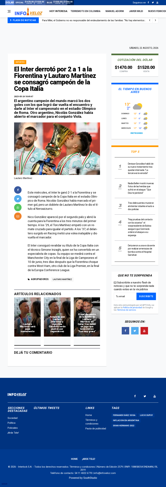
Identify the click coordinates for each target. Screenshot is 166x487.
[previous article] (155, 20)
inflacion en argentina (126, 420)
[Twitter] (153, 2)
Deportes (20, 62)
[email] (18, 216)
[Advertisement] (83, 34)
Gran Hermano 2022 (123, 425)
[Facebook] (148, 2)
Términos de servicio (126, 310)
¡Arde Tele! (13, 432)
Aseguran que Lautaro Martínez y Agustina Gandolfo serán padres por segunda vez (57, 324)
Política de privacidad (132, 307)
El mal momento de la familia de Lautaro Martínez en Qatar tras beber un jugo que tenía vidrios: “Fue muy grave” (87, 323)
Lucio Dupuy (146, 415)
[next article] (150, 20)
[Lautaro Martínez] (57, 148)
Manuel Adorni (115, 11)
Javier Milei (136, 11)
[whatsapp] (18, 207)
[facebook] (18, 190)
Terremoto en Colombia (85, 11)
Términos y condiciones (82, 466)
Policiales (13, 427)
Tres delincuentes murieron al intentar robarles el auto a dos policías (141, 206)
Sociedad (13, 418)
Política (11, 422)
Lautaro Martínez (62, 279)
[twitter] (18, 198)
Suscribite (146, 296)
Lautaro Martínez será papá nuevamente (27, 328)
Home (88, 415)
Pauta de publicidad (95, 428)
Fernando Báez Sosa (124, 415)
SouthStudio (90, 477)
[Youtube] (157, 2)
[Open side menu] (9, 11)
